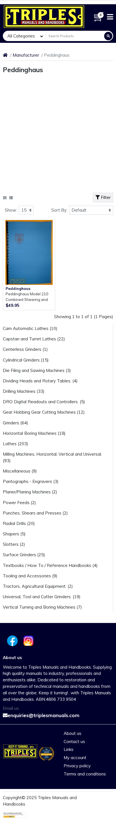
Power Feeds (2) (19, 502)
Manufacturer (26, 55)
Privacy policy (77, 765)
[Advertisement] (58, 135)
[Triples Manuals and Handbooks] (44, 16)
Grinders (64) (15, 422)
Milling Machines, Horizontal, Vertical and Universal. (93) (52, 457)
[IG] (29, 640)
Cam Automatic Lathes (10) (30, 328)
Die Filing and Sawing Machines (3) (37, 370)
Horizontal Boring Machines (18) (34, 433)
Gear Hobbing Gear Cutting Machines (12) (44, 412)
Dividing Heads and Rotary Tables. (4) (40, 380)
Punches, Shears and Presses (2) (35, 513)
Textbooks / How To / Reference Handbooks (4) (50, 565)
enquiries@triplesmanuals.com (43, 715)
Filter (105, 197)
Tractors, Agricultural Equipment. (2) (38, 586)
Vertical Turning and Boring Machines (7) (42, 607)
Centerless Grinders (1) (25, 349)
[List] (11, 198)
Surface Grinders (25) (24, 554)
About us (72, 733)
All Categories (21, 36)
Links (68, 749)
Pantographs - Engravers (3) (31, 481)
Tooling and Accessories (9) (30, 575)
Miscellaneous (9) (20, 471)
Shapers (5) (14, 534)
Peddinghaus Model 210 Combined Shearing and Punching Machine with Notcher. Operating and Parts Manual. (27, 297)
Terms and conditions (85, 774)
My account (75, 757)
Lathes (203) (15, 443)
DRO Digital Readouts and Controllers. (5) (44, 401)
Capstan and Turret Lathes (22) (34, 339)
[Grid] (5, 198)
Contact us (74, 741)
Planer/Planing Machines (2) (30, 492)
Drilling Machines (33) (23, 391)
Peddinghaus (18, 288)
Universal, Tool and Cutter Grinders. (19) (42, 596)
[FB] (11, 640)
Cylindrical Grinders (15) (26, 360)
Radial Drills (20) (19, 523)
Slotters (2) (14, 544)
